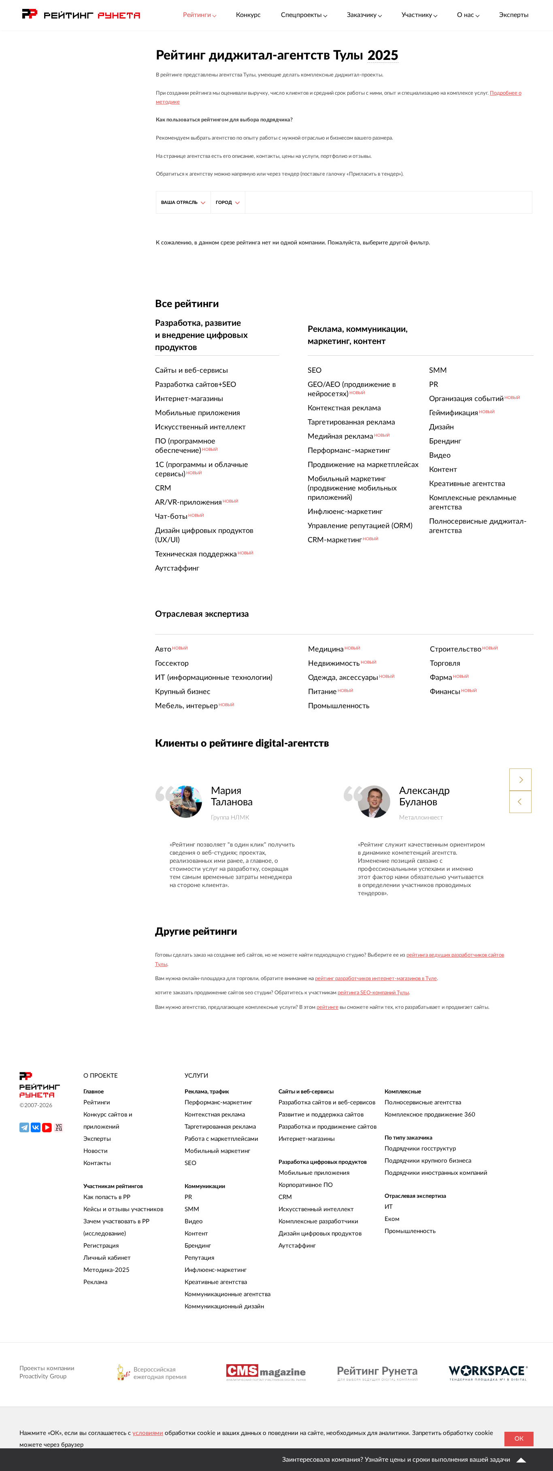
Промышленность (410, 1231)
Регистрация (101, 1246)
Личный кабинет (107, 1258)
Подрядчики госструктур (420, 1149)
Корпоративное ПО (306, 1185)
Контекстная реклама (215, 1115)
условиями (147, 1433)
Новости (95, 1151)
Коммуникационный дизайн (224, 1306)
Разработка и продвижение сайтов (327, 1127)
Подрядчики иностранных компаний (436, 1173)
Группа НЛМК (230, 818)
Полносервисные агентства (423, 1103)
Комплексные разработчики (318, 1221)
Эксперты (514, 15)
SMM (192, 1209)
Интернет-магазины (307, 1139)
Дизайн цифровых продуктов (320, 1234)
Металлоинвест (421, 818)
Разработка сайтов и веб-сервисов (327, 1103)
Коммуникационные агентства (227, 1294)
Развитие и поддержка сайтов (321, 1115)
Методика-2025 (106, 1270)
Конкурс (248, 15)
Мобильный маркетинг (217, 1151)
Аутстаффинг (297, 1246)
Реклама (95, 1282)
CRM (285, 1197)
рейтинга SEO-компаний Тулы (373, 993)
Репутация (199, 1258)
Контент (196, 1234)
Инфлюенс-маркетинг (216, 1270)
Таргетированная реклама (220, 1127)
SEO (190, 1163)
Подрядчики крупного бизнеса (428, 1161)
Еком (392, 1219)
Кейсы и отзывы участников (123, 1209)
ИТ (389, 1207)
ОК (519, 1439)
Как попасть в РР (106, 1197)
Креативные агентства (216, 1282)
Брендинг (198, 1246)
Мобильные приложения (314, 1173)
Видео (194, 1221)
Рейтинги (96, 1103)
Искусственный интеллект (316, 1209)
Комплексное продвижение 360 (430, 1115)
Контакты (97, 1163)
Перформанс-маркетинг (218, 1103)
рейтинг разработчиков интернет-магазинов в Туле (376, 978)
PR (188, 1197)
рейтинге (327, 1007)
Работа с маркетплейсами (221, 1139)
